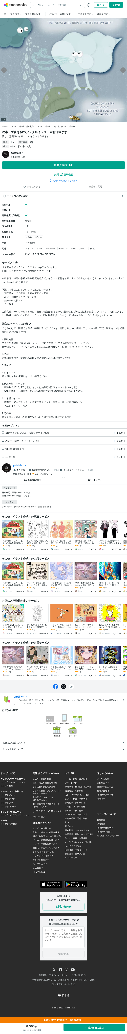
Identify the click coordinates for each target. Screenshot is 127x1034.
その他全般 (30, 242)
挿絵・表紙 (50, 248)
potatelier (18, 465)
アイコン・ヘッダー (34, 248)
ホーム (5, 126)
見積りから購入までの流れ (65, 180)
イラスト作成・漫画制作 (23, 126)
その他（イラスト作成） (65, 126)
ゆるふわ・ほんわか (34, 236)
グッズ (83, 248)
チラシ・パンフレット (68, 248)
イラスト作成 (44, 126)
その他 (92, 248)
